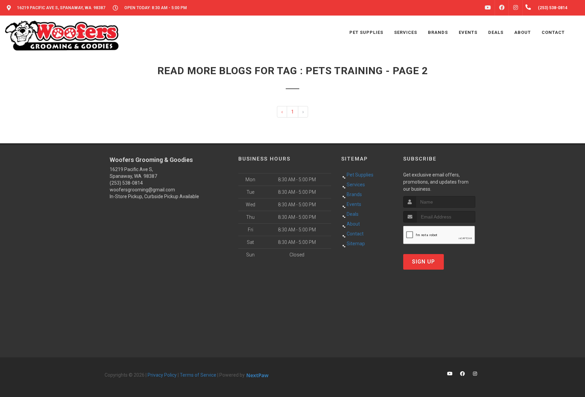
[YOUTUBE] (488, 8)
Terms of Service (198, 375)
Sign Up (423, 261)
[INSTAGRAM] (515, 8)
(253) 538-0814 (126, 183)
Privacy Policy (162, 375)
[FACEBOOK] (501, 8)
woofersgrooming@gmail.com (142, 189)
